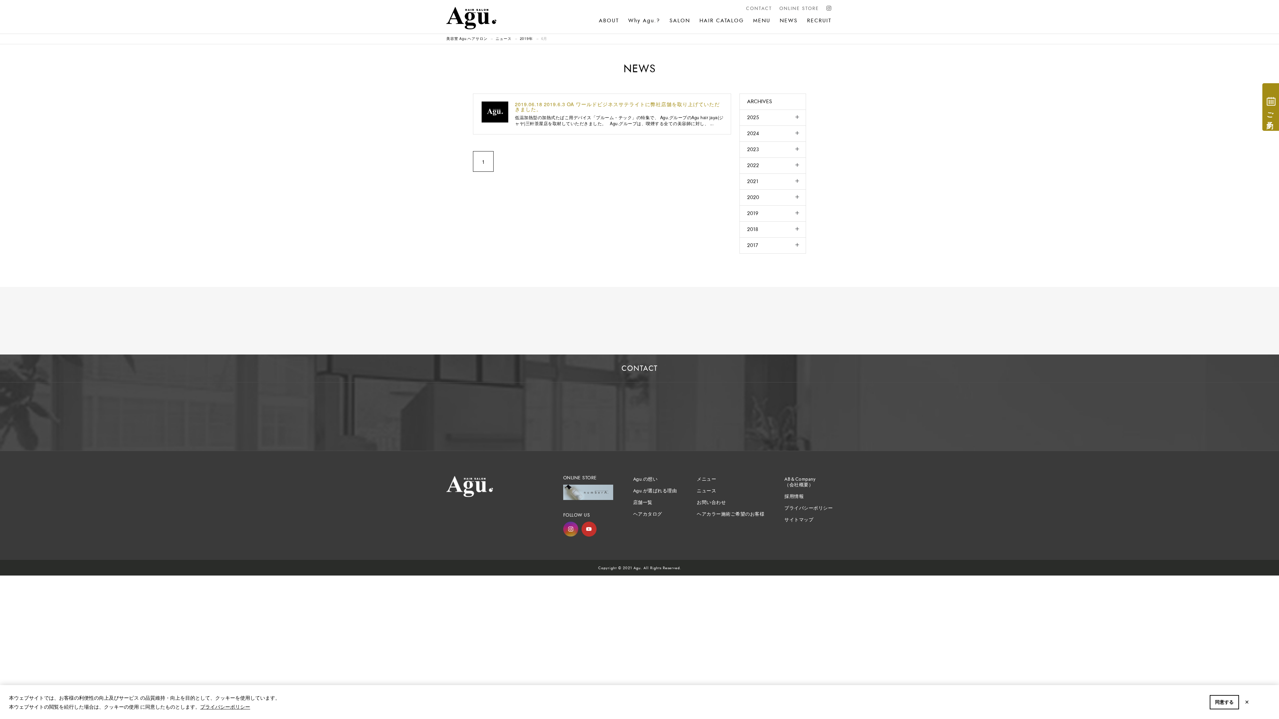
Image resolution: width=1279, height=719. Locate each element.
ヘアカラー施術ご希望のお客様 (730, 514)
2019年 (526, 38)
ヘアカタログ (647, 514)
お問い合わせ (711, 502)
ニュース (503, 38)
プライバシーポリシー (225, 706)
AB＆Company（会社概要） (799, 482)
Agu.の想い (645, 479)
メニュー (706, 479)
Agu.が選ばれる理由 (655, 491)
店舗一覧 (642, 502)
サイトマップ (798, 520)
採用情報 (794, 496)
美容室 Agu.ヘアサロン (466, 38)
